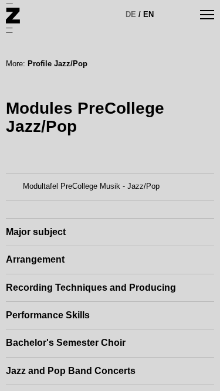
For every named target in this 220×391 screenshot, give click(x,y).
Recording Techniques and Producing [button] (91, 288)
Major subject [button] (36, 232)
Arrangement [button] (35, 259)
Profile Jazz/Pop (57, 63)
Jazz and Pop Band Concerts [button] (71, 371)
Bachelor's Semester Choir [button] (66, 343)
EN (148, 14)
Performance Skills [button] (48, 315)
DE (131, 14)
